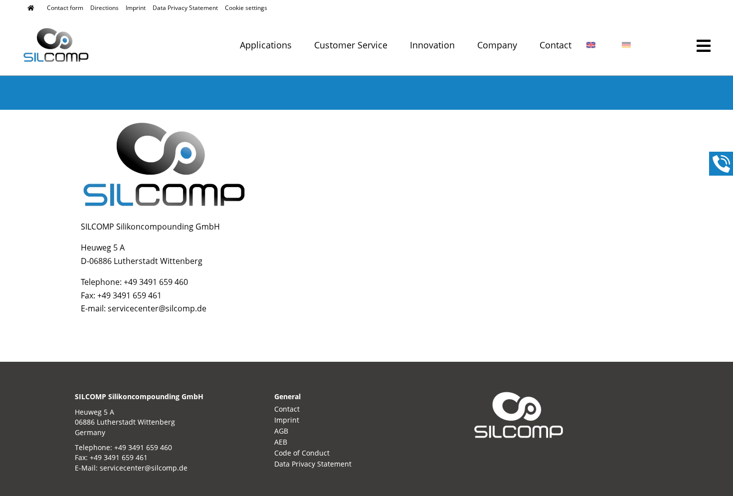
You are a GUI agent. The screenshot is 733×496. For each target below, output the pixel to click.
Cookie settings (246, 7)
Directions (104, 7)
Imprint (136, 7)
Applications (266, 45)
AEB (280, 442)
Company (497, 45)
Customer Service (350, 45)
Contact (555, 45)
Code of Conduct (302, 453)
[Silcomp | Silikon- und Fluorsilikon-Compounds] (31, 8)
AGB (281, 431)
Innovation (432, 45)
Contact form (65, 7)
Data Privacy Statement (185, 7)
